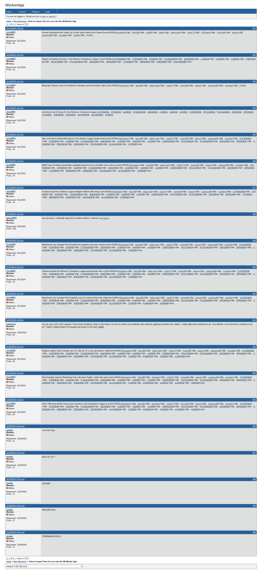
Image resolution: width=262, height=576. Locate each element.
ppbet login (175, 32)
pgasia (235, 32)
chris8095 (10, 32)
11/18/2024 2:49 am (15, 161)
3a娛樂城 (164, 303)
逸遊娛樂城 (189, 59)
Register (36, 12)
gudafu (9, 430)
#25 (254, 134)
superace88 (47, 35)
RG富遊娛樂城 (76, 62)
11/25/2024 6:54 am (15, 347)
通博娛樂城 (111, 62)
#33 (254, 347)
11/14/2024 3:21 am (15, 81)
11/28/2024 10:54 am (15, 426)
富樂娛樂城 (161, 62)
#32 (254, 320)
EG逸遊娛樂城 (170, 59)
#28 (254, 214)
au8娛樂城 (179, 356)
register (52, 16)
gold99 (149, 32)
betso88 (135, 32)
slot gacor (104, 218)
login (44, 16)
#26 (254, 161)
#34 (254, 373)
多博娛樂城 (137, 59)
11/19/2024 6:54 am (15, 187)
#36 (254, 426)
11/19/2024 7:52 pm (15, 214)
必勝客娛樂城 (195, 112)
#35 (254, 400)
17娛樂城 (109, 115)
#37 (254, 453)
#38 (254, 479)
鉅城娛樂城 (148, 303)
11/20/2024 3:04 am (15, 240)
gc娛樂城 (205, 59)
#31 (254, 293)
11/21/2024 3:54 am (15, 267)
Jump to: (10, 566)
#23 (254, 81)
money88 (221, 32)
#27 (254, 187)
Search (22, 12)
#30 (254, 267)
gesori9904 (11, 218)
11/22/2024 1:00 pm (15, 320)
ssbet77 (190, 32)
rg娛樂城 (194, 383)
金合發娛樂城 (97, 115)
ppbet (161, 32)
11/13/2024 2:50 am (15, 28)
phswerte (156, 377)
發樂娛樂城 (145, 62)
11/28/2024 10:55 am (15, 479)
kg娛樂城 (220, 59)
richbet (76, 35)
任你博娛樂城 (119, 59)
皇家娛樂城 (94, 62)
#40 (254, 532)
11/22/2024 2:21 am (15, 293)
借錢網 (101, 327)
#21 (254, 28)
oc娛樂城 (235, 59)
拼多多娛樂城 (57, 62)
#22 (254, 55)
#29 (254, 240)
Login (47, 12)
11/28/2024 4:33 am (15, 400)
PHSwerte (205, 32)
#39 (254, 506)
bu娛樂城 (153, 59)
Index (9, 12)
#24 (254, 108)
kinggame (121, 32)
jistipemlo (11, 324)
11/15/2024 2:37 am (15, 134)
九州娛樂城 (128, 62)
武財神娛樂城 (179, 62)
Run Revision (20, 21)
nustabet (63, 35)
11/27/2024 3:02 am (15, 373)
